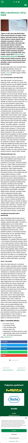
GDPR (17, 441)
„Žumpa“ (8, 73)
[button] (26, 418)
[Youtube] (19, 2)
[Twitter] (16, 2)
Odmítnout (14, 434)
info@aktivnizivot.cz (14, 415)
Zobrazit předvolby (14, 438)
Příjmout (14, 430)
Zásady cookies (12, 441)
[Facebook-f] (14, 2)
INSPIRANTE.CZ (8, 337)
